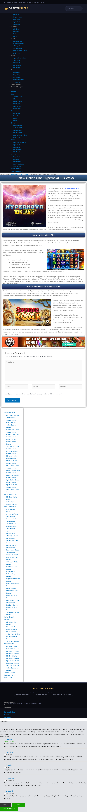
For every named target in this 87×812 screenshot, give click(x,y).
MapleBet (16, 67)
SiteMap (7, 707)
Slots (13, 39)
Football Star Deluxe (20, 50)
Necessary (9, 739)
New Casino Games (22, 175)
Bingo (13, 70)
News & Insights (17, 87)
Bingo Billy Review (12, 627)
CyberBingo (17, 77)
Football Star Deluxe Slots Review (10, 574)
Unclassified (10, 791)
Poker (15, 34)
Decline (5, 805)
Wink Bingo (17, 82)
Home (12, 175)
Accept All (18, 805)
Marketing (9, 752)
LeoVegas (16, 19)
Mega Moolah (17, 41)
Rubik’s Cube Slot (12, 605)
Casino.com (17, 24)
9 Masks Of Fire (18, 43)
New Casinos (16, 84)
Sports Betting (9, 643)
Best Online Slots (10, 506)
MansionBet (17, 65)
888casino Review (12, 415)
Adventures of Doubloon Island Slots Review (11, 526)
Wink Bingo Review (12, 641)
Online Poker (10, 502)
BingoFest (16, 72)
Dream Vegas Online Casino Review (11, 441)
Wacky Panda (17, 48)
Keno (15, 36)
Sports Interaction (19, 58)
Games (14, 27)
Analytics (9, 765)
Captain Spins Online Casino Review (11, 425)
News (6, 705)
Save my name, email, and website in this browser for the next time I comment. (35, 394)
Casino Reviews (9, 412)
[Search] (67, 8)
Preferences (10, 778)
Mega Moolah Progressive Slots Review (12, 590)
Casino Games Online (11, 494)
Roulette (16, 31)
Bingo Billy (16, 75)
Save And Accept (9, 809)
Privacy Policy (9, 702)
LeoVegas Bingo (18, 79)
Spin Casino (17, 22)
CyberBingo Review (13, 634)
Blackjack (16, 29)
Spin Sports (17, 60)
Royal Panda (17, 17)
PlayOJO (16, 14)
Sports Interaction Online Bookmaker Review (12, 668)
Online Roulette (11, 504)
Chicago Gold (17, 46)
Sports (13, 55)
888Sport (16, 63)
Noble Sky (16, 53)
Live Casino (8, 677)
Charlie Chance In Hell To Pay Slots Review (12, 557)
